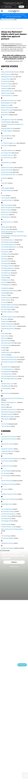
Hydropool (4, 178)
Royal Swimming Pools (7, 328)
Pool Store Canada (6, 516)
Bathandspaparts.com (7, 103)
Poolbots (3, 277)
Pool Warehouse (5, 273)
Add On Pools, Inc (6, 74)
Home (2, 28)
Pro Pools (4, 302)
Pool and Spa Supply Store (8, 244)
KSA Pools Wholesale (7, 190)
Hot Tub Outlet (5, 473)
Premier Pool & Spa (6, 297)
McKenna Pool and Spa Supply (9, 499)
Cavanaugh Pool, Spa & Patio (9, 119)
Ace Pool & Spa (5, 81)
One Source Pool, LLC (7, 222)
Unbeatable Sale (5, 386)
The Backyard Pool (6, 371)
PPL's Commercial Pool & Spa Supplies (11, 529)
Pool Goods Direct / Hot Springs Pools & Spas (13, 236)
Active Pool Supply (6, 83)
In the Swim (4, 183)
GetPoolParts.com (6, 162)
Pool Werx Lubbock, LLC (7, 312)
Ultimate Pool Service (7, 543)
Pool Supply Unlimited (7, 266)
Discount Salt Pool (6, 136)
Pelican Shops (5, 227)
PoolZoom (4, 295)
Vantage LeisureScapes (7, 548)
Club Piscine (4, 453)
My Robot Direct (5, 217)
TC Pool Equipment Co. (7, 369)
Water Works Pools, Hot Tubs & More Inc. (12, 398)
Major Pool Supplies (6, 205)
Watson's (3, 404)
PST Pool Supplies (6, 309)
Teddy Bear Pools (6, 367)
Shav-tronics (4, 336)
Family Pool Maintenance (8, 150)
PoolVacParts (5, 288)
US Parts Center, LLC (7, 383)
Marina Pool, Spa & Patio (8, 207)
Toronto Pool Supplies (7, 538)
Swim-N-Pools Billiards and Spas (10, 357)
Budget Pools (5, 114)
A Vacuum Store (5, 79)
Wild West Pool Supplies (8, 416)
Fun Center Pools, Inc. (7, 155)
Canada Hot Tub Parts (7, 449)
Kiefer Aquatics (5, 188)
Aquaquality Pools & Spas (8, 76)
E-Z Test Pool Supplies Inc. (8, 143)
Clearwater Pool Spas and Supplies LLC (12, 124)
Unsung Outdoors (6, 388)
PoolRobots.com (5, 280)
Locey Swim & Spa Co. (7, 200)
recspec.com (4, 321)
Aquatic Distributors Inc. (7, 90)
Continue (21, 6)
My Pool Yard (4, 214)
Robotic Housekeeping (7, 324)
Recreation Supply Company (9, 316)
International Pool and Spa (8, 484)
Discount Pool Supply (7, 461)
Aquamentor (4, 88)
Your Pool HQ (4, 424)
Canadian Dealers (14, 566)
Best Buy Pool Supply (7, 110)
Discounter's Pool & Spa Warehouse (11, 458)
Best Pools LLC (5, 112)
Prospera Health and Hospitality (10, 304)
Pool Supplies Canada (7, 521)
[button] (9, 7)
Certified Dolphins (6, 122)
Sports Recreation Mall (7, 343)
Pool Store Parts (5, 261)
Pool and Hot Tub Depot (7, 511)
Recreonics (4, 319)
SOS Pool (3, 338)
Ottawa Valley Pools (6, 504)
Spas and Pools (5, 340)
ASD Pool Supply (5, 93)
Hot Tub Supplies (6, 475)
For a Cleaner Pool (6, 153)
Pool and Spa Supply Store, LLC (10, 247)
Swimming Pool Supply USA (9, 362)
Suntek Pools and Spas (7, 352)
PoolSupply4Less (6, 284)
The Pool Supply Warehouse (9, 378)
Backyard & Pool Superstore (9, 100)
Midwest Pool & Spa (6, 212)
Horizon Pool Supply (6, 172)
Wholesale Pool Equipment (8, 412)
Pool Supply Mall (5, 263)
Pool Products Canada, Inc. (8, 514)
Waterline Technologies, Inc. (9, 402)
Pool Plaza (4, 258)
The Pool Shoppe (6, 536)
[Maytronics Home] (14, 10)
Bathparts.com (5, 105)
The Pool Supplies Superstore (9, 376)
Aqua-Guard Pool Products (8, 436)
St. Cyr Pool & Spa (6, 345)
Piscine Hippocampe (6, 509)
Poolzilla (3, 293)
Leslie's (3, 195)
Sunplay (3, 347)
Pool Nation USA (5, 254)
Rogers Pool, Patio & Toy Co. (9, 326)
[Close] (26, 15)
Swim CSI (3, 355)
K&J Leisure (4, 489)
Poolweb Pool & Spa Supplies (9, 290)
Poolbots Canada (5, 524)
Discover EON (17, 16)
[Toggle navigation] (2, 11)
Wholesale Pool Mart (7, 414)
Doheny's (3, 138)
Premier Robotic (5, 300)
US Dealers (14, 562)
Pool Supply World (6, 270)
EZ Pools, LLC (5, 145)
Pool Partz (4, 256)
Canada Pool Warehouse (8, 451)
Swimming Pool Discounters (9, 359)
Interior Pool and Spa (7, 480)
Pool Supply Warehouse (7, 268)
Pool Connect (5, 249)
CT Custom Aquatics (6, 131)
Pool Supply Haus (6, 518)
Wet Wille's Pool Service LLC (9, 409)
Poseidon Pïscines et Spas (8, 526)
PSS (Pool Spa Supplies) (8, 307)
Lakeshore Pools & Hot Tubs (9, 494)
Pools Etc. (4, 282)
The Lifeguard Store (6, 374)
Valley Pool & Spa (6, 393)
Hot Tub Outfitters (6, 471)
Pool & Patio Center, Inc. (7, 240)
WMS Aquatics (5, 419)
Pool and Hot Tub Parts (7, 242)
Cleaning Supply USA (7, 128)
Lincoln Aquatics (5, 198)
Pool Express (4, 251)
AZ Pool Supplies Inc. (7, 95)
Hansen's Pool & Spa (7, 170)
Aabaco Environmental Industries (10, 72)
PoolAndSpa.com (6, 275)
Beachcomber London (7, 444)
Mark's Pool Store (6, 210)
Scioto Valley (4, 333)
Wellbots (3, 407)
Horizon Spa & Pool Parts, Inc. (9, 174)
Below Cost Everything (7, 107)
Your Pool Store (5, 426)
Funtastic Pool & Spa (6, 466)
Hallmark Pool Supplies (7, 167)
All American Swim (6, 86)
